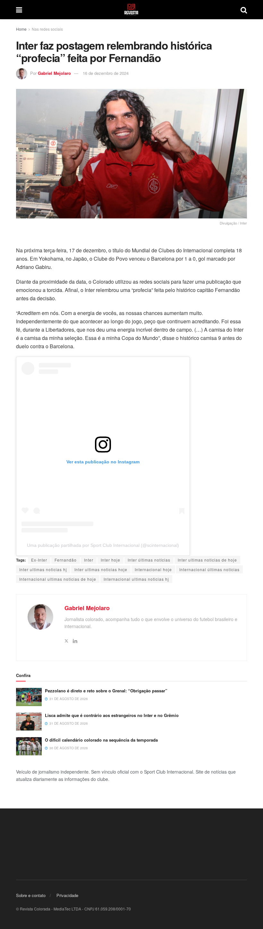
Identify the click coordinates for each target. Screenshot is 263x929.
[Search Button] (244, 9)
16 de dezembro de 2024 (106, 73)
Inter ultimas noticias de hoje (207, 560)
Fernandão (66, 560)
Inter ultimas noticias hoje (100, 569)
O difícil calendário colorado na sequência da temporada (101, 740)
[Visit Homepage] (131, 9)
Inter (88, 560)
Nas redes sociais (47, 29)
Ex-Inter (39, 560)
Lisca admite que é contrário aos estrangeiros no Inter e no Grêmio (112, 715)
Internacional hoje (153, 569)
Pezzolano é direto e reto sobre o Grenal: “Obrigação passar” (106, 691)
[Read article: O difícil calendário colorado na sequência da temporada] (29, 746)
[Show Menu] (19, 9)
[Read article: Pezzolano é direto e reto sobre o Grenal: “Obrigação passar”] (29, 697)
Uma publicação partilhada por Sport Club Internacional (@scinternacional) (103, 545)
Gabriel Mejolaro (54, 73)
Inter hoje (110, 560)
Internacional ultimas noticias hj (136, 579)
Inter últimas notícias (149, 560)
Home (21, 29)
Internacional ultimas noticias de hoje (57, 579)
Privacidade (67, 895)
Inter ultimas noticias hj (43, 569)
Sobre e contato (31, 895)
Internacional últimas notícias (209, 569)
